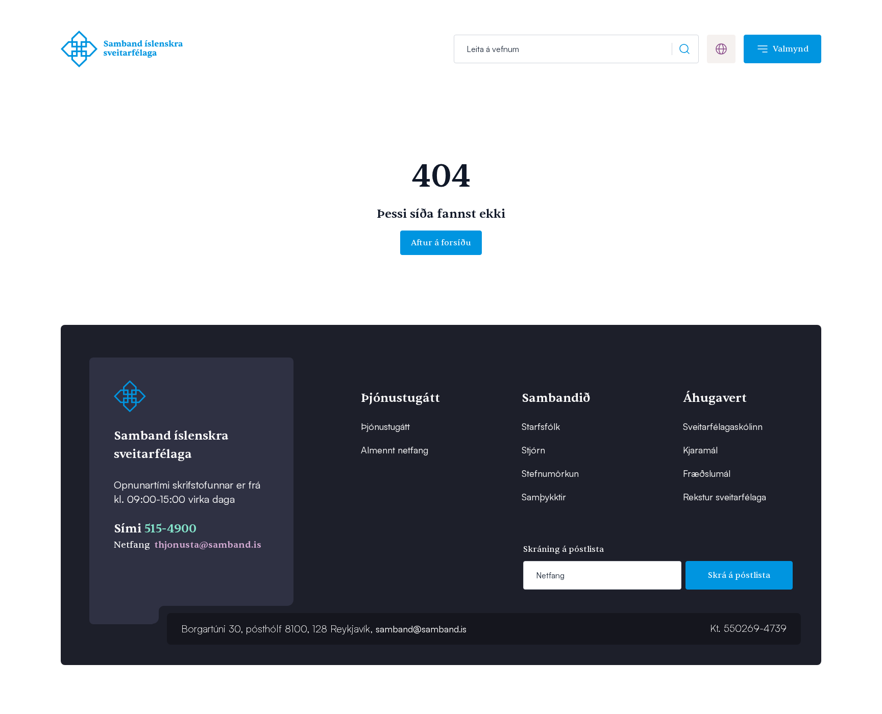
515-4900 (170, 529)
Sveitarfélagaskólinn (723, 426)
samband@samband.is (421, 628)
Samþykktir (544, 496)
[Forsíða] (124, 49)
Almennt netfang (394, 449)
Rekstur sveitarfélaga (724, 496)
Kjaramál (700, 449)
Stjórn (533, 449)
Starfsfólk (541, 426)
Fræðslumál (706, 473)
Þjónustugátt (385, 426)
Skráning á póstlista (563, 549)
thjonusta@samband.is (207, 545)
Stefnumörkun (550, 473)
